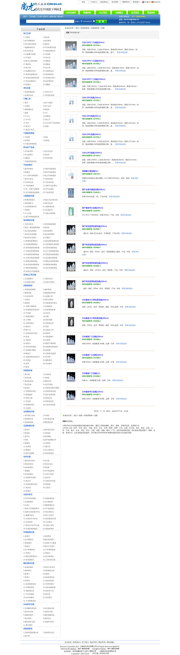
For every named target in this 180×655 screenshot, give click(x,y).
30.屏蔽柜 (46, 84)
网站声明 (101, 642)
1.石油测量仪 (28, 279)
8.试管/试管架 (48, 300)
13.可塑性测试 (28, 587)
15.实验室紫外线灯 (30, 484)
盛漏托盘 (53, 17)
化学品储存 (71, 13)
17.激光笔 (27, 488)
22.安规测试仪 (48, 71)
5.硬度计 (26, 574)
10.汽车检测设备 (49, 550)
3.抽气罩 (26, 636)
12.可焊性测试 (48, 584)
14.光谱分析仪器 (49, 481)
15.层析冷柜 (27, 398)
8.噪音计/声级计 (49, 546)
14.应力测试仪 (48, 450)
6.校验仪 (46, 44)
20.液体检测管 (48, 529)
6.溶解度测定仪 (48, 505)
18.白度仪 (46, 488)
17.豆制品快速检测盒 (31, 251)
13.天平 (26, 123)
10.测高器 (46, 116)
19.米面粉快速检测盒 (31, 254)
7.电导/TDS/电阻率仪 (31, 508)
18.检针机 (46, 594)
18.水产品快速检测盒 (51, 251)
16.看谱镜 (46, 484)
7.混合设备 (27, 384)
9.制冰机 (26, 388)
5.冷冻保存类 (28, 296)
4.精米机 (46, 227)
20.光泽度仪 (47, 597)
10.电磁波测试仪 (49, 51)
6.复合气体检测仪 (49, 176)
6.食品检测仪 (48, 231)
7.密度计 (26, 577)
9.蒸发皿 (26, 303)
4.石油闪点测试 (48, 282)
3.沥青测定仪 (28, 203)
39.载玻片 (27, 353)
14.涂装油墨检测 (49, 587)
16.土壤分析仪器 (49, 560)
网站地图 (110, 642)
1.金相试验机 (28, 567)
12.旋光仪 (46, 477)
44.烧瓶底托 (47, 360)
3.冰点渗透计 (28, 155)
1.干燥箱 (26, 137)
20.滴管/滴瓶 (47, 320)
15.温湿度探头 (28, 560)
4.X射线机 (46, 433)
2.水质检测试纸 (48, 498)
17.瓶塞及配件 (28, 316)
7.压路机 (26, 210)
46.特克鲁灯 (47, 364)
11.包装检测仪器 (29, 584)
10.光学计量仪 (48, 474)
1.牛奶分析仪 (28, 224)
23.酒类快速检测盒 (30, 261)
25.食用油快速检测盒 (31, 264)
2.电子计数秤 (48, 103)
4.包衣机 (46, 155)
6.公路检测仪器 (48, 207)
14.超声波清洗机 (49, 395)
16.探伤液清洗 (48, 453)
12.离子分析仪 (48, 515)
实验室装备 (85, 28)
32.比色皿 (46, 340)
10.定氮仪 (46, 238)
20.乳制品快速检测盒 (51, 254)
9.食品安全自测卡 (30, 238)
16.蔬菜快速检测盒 (50, 248)
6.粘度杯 (46, 574)
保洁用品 (135, 13)
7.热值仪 (26, 546)
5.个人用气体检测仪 (30, 176)
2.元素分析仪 (48, 279)
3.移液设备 (27, 293)
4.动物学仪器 (48, 612)
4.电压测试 (47, 41)
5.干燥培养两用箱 (30, 144)
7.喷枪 (25, 440)
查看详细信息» (122, 52)
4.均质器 (46, 378)
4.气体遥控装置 (48, 95)
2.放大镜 (46, 461)
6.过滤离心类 (48, 296)
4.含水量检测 (48, 502)
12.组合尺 (46, 120)
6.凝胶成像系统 (48, 615)
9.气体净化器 (28, 182)
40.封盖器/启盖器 (49, 353)
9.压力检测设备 (29, 550)
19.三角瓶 (27, 320)
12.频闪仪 (46, 446)
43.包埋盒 (27, 360)
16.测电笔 (46, 61)
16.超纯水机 (47, 398)
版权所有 (116, 647)
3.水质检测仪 (28, 502)
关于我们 (85, 642)
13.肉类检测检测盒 (30, 244)
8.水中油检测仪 (48, 508)
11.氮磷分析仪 (28, 515)
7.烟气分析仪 (28, 179)
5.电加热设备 (28, 381)
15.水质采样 (27, 522)
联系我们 (136, 2)
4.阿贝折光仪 (48, 464)
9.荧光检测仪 (28, 474)
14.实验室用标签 (49, 310)
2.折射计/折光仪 (49, 567)
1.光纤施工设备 (29, 415)
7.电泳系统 (27, 618)
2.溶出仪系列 (48, 151)
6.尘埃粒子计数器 (49, 543)
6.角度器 (46, 109)
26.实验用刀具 (48, 330)
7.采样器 (26, 300)
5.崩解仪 (26, 158)
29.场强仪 (27, 84)
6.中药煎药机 (48, 158)
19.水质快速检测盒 (30, 529)
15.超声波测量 (28, 453)
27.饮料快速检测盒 (30, 268)
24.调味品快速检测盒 (51, 261)
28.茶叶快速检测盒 (50, 268)
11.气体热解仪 (28, 186)
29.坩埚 (26, 337)
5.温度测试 (27, 543)
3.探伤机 (26, 433)
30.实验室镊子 (48, 337)
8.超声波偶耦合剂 (49, 440)
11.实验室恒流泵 (29, 391)
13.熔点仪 (27, 481)
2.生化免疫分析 (48, 608)
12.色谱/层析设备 (49, 391)
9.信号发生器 (28, 51)
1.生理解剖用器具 (30, 608)
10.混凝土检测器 (49, 213)
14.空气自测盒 (48, 189)
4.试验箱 (46, 140)
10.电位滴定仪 (48, 512)
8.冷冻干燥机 (48, 384)
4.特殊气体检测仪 (49, 172)
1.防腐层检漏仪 (29, 200)
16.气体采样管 (48, 192)
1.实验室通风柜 (29, 92)
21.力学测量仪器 (29, 601)
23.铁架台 (27, 327)
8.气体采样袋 (48, 179)
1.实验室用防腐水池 (30, 633)
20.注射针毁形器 (49, 405)
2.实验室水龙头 (48, 633)
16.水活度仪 (47, 522)
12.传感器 (46, 54)
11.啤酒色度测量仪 (30, 241)
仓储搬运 (119, 13)
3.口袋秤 (26, 106)
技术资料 (115, 2)
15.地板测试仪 (28, 591)
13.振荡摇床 (27, 395)
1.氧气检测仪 (28, 169)
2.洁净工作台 (48, 92)
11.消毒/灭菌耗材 (29, 306)
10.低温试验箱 (48, 581)
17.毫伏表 (27, 64)
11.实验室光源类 (29, 477)
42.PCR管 (47, 357)
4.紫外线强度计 (48, 540)
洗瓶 (103, 28)
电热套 (60, 17)
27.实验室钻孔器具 (30, 333)
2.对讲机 (46, 415)
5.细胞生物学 (28, 615)
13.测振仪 (27, 450)
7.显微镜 (26, 471)
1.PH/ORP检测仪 (29, 498)
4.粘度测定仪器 (48, 571)
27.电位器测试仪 (29, 81)
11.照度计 (27, 553)
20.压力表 (46, 68)
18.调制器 (46, 64)
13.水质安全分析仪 (30, 519)
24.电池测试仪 (48, 74)
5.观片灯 (26, 436)
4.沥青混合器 (48, 203)
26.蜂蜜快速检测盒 (50, 264)
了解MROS (125, 2)
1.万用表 (26, 37)
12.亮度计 (46, 553)
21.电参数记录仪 (29, 71)
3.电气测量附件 (29, 41)
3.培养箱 (26, 140)
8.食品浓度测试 (48, 234)
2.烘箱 (45, 137)
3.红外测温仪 (28, 540)
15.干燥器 (27, 313)
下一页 (102, 411)
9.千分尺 (26, 116)
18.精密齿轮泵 (48, 401)
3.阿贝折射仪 (28, 464)
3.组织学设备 (28, 612)
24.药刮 (46, 327)
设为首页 (68, 642)
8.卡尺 (45, 113)
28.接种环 (46, 333)
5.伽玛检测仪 (28, 467)
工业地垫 (32, 17)
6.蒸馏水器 (47, 381)
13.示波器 (27, 58)
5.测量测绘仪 (28, 109)
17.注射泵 (27, 401)
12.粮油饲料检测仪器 (51, 241)
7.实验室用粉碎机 (30, 161)
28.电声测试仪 (48, 81)
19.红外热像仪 (28, 597)
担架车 (45, 17)
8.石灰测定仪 (48, 210)
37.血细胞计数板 (29, 350)
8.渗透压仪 (47, 618)
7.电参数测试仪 (29, 47)
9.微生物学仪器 (29, 622)
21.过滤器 (27, 408)
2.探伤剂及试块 (48, 430)
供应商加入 (104, 2)
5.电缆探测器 (28, 422)
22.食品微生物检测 (50, 258)
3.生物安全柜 (28, 95)
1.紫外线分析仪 (29, 461)
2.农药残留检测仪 (49, 224)
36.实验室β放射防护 (50, 347)
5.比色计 (26, 505)
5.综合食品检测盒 (30, 231)
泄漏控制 (87, 13)
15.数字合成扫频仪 (30, 61)
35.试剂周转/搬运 (29, 347)
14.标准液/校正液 (49, 519)
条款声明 (93, 642)
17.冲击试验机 (28, 594)
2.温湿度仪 (47, 536)
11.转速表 (27, 446)
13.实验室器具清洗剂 (31, 310)
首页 (83, 2)
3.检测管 (26, 172)
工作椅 (39, 17)
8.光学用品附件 (48, 471)
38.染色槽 (46, 350)
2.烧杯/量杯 (47, 289)
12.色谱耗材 (47, 306)
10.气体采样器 (48, 182)
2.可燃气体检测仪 (49, 169)
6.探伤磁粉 (47, 436)
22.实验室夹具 (48, 323)
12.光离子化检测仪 (50, 186)
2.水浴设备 (47, 374)
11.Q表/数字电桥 (29, 54)
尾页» (108, 411)
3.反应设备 (27, 378)
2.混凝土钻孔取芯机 (50, 200)
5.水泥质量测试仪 (30, 207)
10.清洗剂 (46, 443)
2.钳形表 (46, 37)
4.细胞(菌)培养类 (49, 293)
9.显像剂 (26, 443)
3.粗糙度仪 (27, 571)
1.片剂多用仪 (28, 151)
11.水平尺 (27, 120)
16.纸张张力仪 (48, 591)
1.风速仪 (26, 536)
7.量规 (25, 113)
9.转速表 (26, 581)
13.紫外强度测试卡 (30, 556)
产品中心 (94, 2)
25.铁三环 (27, 330)
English (147, 2)
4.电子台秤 (47, 106)
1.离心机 (26, 374)
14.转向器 (46, 58)
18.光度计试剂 (48, 525)
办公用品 (103, 13)
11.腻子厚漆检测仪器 (31, 217)
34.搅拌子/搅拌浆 (49, 343)
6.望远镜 (46, 467)
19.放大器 (27, 68)
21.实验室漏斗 (28, 323)
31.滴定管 (27, 340)
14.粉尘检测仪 (48, 556)
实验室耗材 (95, 28)
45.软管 (26, 364)
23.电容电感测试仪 (30, 74)
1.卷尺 (25, 103)
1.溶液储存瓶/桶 (29, 289)
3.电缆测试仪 (28, 419)
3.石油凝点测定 (29, 282)
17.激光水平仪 (28, 130)
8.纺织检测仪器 (48, 577)
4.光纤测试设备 (48, 419)
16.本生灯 (46, 313)
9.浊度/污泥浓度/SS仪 (31, 512)
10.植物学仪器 (48, 622)
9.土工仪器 (27, 213)
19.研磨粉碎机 (28, 405)
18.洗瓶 (46, 316)
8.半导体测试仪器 (49, 47)
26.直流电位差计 (49, 78)
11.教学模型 (27, 625)
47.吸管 (26, 367)
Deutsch (157, 2)
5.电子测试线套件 (30, 44)
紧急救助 (151, 13)
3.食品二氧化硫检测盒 (31, 227)
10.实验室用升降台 (50, 303)
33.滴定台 (27, 343)
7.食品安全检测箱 (30, 234)
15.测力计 (27, 126)
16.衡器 (46, 126)
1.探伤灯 (26, 430)
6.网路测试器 (48, 422)
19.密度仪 (27, 491)
